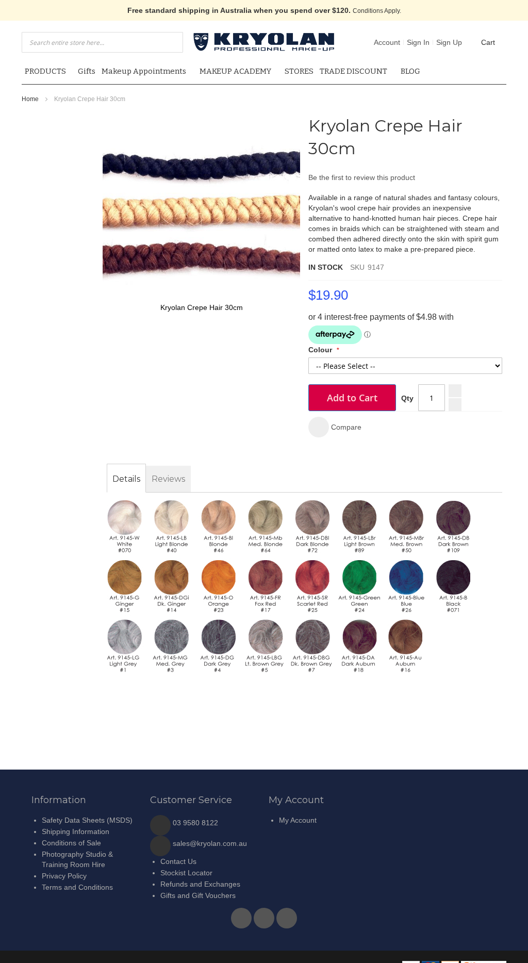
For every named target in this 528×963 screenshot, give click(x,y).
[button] (334, 427)
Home (30, 99)
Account (387, 42)
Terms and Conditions (77, 887)
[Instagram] (286, 915)
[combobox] (102, 42)
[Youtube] (265, 915)
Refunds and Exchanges (200, 884)
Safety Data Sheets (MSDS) (87, 820)
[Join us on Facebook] (242, 915)
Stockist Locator (186, 873)
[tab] (126, 479)
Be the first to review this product (361, 177)
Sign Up (449, 42)
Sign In (418, 42)
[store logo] (264, 42)
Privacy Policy (64, 876)
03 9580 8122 (195, 823)
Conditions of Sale (71, 843)
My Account (298, 820)
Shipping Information (75, 831)
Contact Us (178, 861)
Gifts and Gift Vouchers (198, 895)
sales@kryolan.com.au (210, 843)
